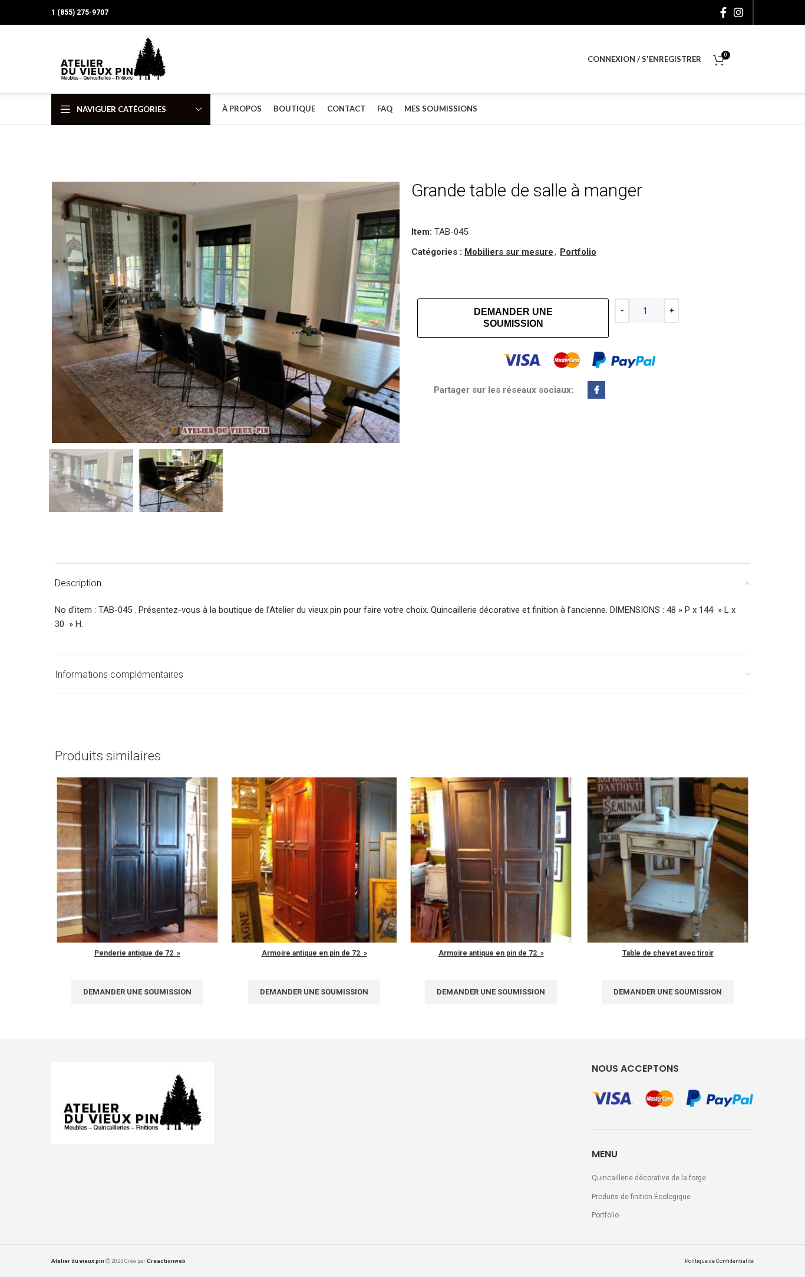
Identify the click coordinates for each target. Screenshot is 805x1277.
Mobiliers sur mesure (508, 252)
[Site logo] (113, 59)
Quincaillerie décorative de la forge (649, 1178)
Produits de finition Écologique (641, 1197)
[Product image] (490, 860)
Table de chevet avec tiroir (668, 953)
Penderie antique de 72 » (137, 953)
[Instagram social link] (738, 12)
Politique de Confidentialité (719, 1261)
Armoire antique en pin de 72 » (314, 953)
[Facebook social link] (723, 12)
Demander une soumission (513, 318)
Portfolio (578, 252)
